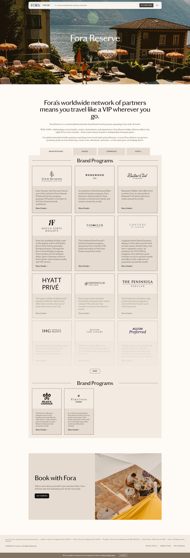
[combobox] (97, 5)
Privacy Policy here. (108, 555)
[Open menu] (157, 5)
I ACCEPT (123, 555)
